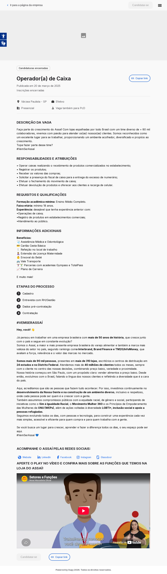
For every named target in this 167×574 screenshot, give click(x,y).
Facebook (66, 457)
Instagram (86, 457)
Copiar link (142, 78)
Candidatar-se (140, 5)
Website (27, 457)
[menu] (160, 5)
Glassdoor (106, 457)
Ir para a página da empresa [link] (26, 5)
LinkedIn (46, 457)
